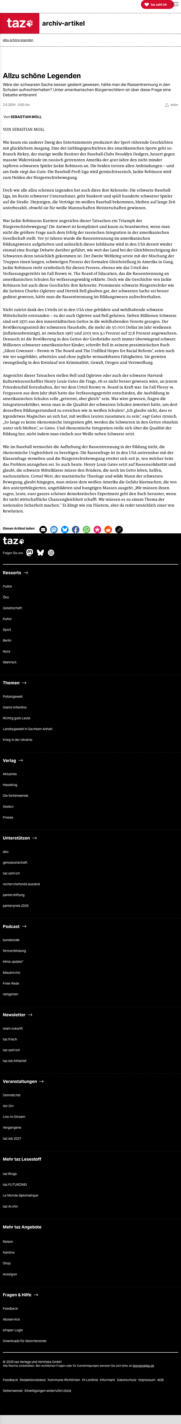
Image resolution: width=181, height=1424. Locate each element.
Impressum (147, 1380)
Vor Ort (8, 1106)
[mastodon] (29, 555)
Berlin (7, 640)
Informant (108, 1380)
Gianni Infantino (15, 707)
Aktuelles (10, 774)
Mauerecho (11, 972)
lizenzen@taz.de (143, 1365)
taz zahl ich (11, 873)
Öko (6, 597)
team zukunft (13, 1028)
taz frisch (10, 1039)
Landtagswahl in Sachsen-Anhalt (28, 729)
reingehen (10, 994)
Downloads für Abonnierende (24, 1341)
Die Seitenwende (15, 795)
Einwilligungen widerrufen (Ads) (48, 1391)
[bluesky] (40, 555)
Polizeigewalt (13, 696)
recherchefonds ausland (21, 884)
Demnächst (12, 1095)
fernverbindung (14, 951)
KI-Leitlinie (90, 1380)
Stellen (8, 806)
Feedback (10, 1308)
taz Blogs (10, 1174)
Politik (7, 586)
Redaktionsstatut (33, 1380)
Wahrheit (9, 662)
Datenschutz (127, 1380)
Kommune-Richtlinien (64, 1380)
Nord (6, 651)
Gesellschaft (12, 608)
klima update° (13, 961)
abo (5, 852)
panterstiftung (14, 895)
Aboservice (11, 1319)
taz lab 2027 (12, 1138)
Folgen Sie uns (13, 553)
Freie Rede (11, 983)
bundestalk (11, 940)
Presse (8, 817)
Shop (7, 1263)
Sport (7, 629)
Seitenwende (13, 1391)
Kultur (7, 619)
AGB (160, 1380)
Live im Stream (14, 1117)
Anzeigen (10, 1274)
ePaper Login (13, 1330)
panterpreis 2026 (16, 906)
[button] (175, 4)
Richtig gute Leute (17, 718)
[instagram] (51, 555)
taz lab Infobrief (14, 1061)
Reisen (8, 1241)
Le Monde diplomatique (20, 1195)
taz (14, 541)
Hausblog (10, 785)
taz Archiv (10, 1206)
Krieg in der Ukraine (17, 740)
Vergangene (12, 1127)
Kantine (9, 1252)
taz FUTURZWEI (15, 1184)
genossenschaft (15, 862)
